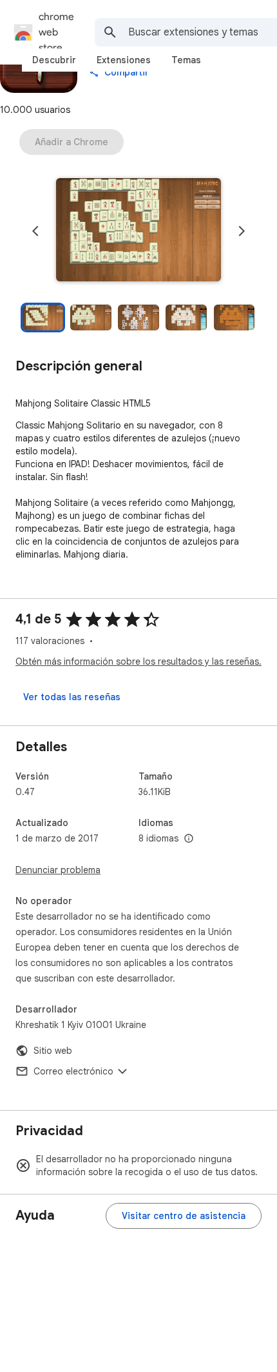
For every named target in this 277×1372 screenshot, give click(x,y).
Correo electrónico (73, 1071)
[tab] (54, 60)
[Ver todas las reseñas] (71, 696)
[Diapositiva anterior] (35, 231)
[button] (138, 231)
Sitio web (52, 1050)
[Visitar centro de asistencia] (184, 1215)
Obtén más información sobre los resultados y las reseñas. (138, 661)
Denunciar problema (57, 870)
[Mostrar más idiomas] (188, 839)
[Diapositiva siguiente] (241, 231)
